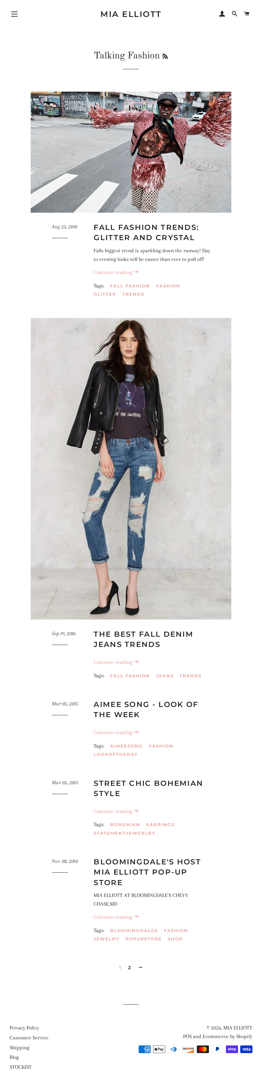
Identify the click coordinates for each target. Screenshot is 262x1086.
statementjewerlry (124, 833)
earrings (160, 824)
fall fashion (130, 285)
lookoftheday (116, 754)
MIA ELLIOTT (131, 14)
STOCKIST (21, 1067)
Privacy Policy (24, 1028)
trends (133, 294)
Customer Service (29, 1038)
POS (187, 1036)
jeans (165, 675)
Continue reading (114, 272)
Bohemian (125, 824)
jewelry (106, 938)
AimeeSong (126, 745)
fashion (168, 285)
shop (175, 938)
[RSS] (165, 57)
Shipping (19, 1047)
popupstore (144, 938)
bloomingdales (134, 930)
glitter (105, 294)
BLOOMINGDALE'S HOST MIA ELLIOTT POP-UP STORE (147, 872)
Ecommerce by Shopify (227, 1036)
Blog (14, 1057)
